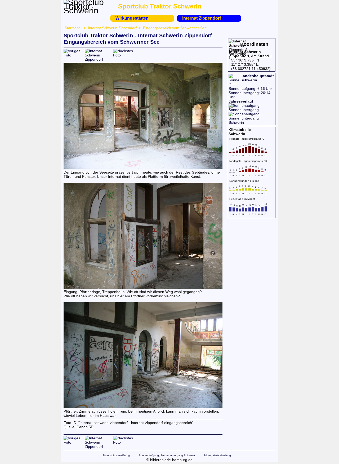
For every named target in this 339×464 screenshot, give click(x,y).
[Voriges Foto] (74, 55)
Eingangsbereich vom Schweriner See (175, 28)
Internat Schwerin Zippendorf (112, 28)
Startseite (73, 28)
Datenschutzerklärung (116, 455)
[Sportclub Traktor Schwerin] (85, 10)
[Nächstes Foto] (123, 55)
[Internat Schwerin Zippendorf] (99, 59)
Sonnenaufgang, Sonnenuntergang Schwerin (167, 455)
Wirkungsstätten (132, 18)
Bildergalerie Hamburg (217, 455)
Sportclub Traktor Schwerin (160, 6)
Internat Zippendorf (201, 18)
